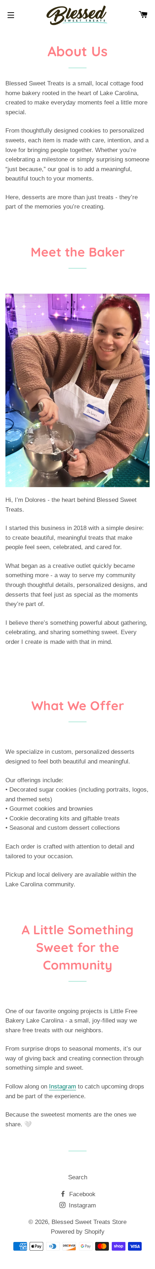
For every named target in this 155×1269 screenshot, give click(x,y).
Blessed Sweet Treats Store (89, 1222)
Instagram (62, 1086)
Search (77, 1177)
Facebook (81, 1194)
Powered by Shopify (78, 1231)
